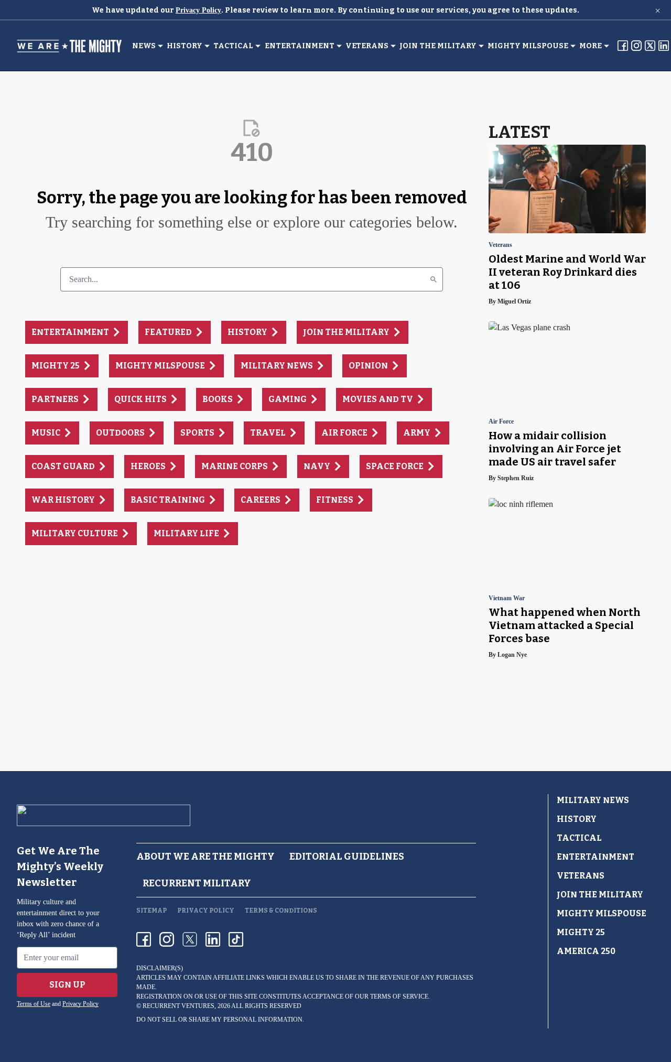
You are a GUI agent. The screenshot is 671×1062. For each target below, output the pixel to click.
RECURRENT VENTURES (178, 1006)
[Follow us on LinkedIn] (663, 45)
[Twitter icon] (189, 939)
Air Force (501, 421)
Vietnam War (507, 598)
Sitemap (151, 910)
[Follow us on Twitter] (650, 45)
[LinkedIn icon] (212, 939)
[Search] (433, 279)
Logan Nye (512, 654)
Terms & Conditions (281, 910)
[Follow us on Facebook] (623, 45)
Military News (593, 800)
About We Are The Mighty (205, 856)
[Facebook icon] (143, 939)
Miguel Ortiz (514, 301)
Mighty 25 (581, 932)
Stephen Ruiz (515, 478)
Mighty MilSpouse (528, 45)
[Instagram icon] (166, 939)
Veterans (366, 45)
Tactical (233, 45)
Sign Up (67, 985)
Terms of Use (33, 1003)
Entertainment (299, 45)
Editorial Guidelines (346, 856)
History (184, 45)
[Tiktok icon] (236, 939)
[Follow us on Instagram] (636, 45)
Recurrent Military (197, 883)
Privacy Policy (198, 10)
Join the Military (438, 45)
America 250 (586, 951)
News (144, 45)
